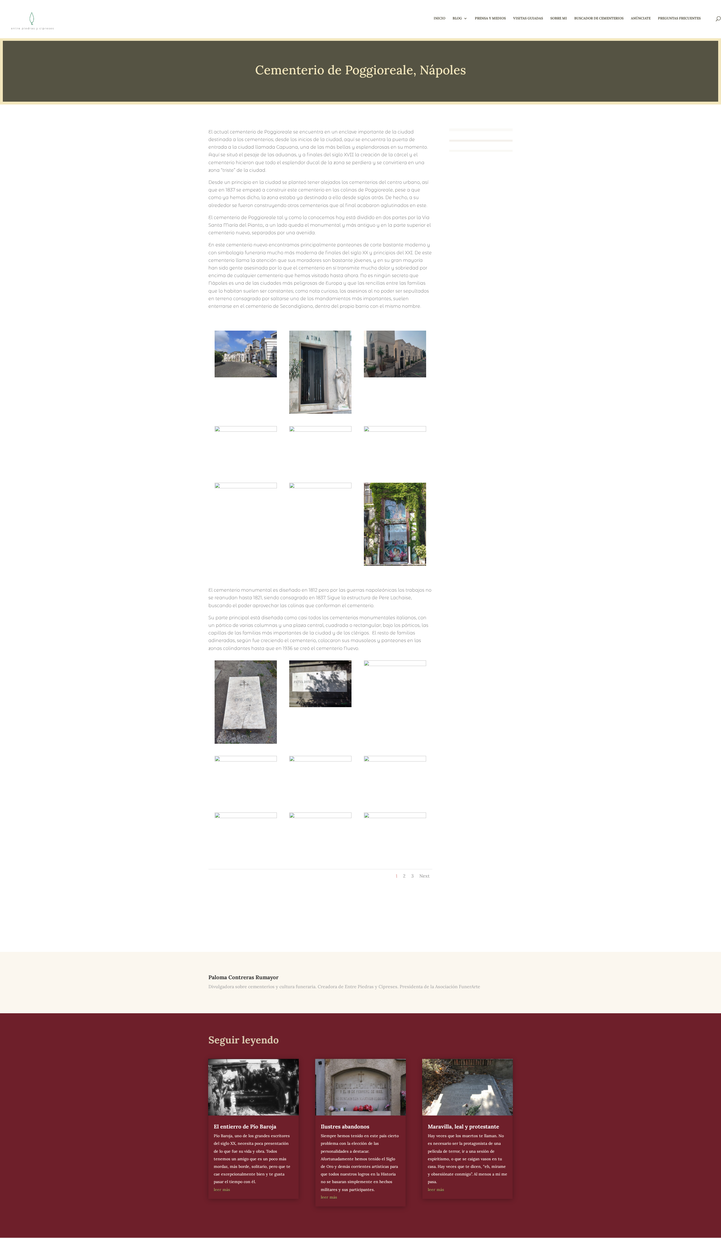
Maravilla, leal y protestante (463, 1126)
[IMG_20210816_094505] (246, 527)
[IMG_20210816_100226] (395, 800)
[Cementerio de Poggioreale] (246, 744)
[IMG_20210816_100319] (246, 857)
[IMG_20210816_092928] (320, 470)
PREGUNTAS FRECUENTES (679, 18)
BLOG (457, 18)
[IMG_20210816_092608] (320, 414)
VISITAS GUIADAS (528, 18)
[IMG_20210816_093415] (395, 470)
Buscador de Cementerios (599, 18)
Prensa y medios (490, 18)
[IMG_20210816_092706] (246, 470)
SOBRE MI (558, 18)
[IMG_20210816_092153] (246, 377)
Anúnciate (641, 18)
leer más (222, 1189)
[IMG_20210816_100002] (320, 800)
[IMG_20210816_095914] (246, 800)
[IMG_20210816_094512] (320, 527)
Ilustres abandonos (345, 1126)
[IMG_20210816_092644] (395, 377)
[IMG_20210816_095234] (395, 705)
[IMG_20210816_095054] (320, 707)
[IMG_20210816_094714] (395, 566)
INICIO (439, 18)
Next (424, 876)
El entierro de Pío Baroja (245, 1126)
